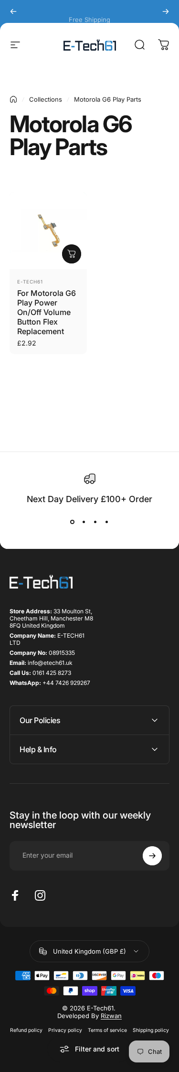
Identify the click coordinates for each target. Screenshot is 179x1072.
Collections (45, 99)
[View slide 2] (84, 521)
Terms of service (107, 1030)
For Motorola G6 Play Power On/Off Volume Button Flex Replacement (46, 312)
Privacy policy (65, 1030)
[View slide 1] (72, 521)
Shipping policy (151, 1030)
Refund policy (26, 1030)
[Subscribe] (152, 855)
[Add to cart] (71, 253)
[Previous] (13, 11)
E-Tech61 (30, 281)
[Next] (165, 11)
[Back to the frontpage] (13, 99)
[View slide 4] (107, 521)
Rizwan (111, 1015)
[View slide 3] (95, 521)
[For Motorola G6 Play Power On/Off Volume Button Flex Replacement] (48, 230)
